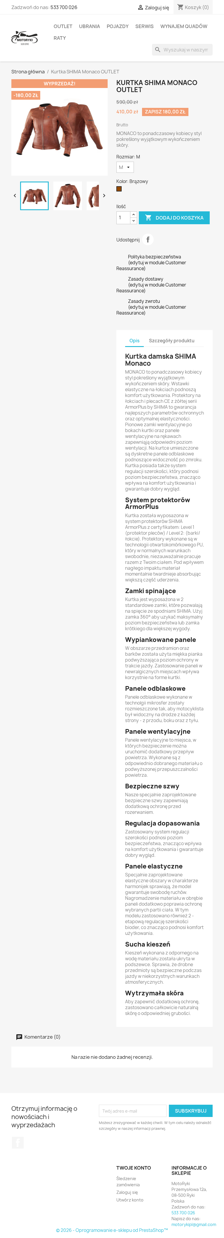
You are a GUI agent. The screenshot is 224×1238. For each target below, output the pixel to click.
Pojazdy (118, 26)
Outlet (63, 26)
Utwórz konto (130, 1200)
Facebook (18, 1143)
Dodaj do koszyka (174, 217)
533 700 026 (63, 7)
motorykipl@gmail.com (194, 1224)
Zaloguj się (127, 1192)
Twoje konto (133, 1168)
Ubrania (89, 26)
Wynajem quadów (183, 26)
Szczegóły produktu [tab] (172, 341)
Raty (60, 38)
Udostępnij (148, 239)
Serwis (144, 26)
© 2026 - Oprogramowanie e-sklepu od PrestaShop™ (112, 1230)
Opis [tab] (134, 341)
